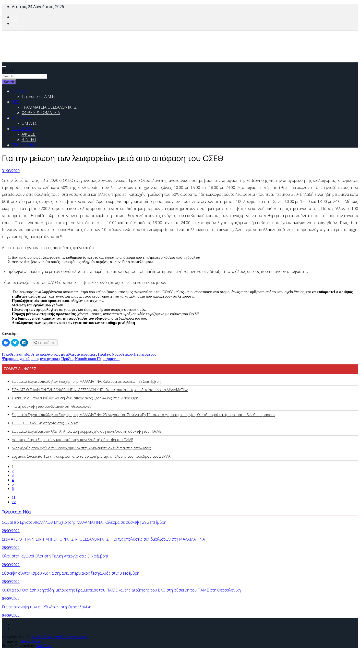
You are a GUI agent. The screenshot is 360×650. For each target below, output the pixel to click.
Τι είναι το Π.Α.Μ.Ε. (38, 96)
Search (8, 70)
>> (14, 502)
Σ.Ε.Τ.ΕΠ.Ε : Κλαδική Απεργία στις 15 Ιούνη (45, 423)
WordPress (44, 646)
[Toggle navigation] (4, 66)
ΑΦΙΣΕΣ (28, 134)
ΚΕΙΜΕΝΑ (20, 118)
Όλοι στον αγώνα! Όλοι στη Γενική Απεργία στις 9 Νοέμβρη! (55, 556)
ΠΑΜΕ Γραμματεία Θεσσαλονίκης (59, 637)
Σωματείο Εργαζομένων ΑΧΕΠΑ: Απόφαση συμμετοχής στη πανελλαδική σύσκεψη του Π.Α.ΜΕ (87, 431)
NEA (16, 101)
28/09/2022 (11, 531)
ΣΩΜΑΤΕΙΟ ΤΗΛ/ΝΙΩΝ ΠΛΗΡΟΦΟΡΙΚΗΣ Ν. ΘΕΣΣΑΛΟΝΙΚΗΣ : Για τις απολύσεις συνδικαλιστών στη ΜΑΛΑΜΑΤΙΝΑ (100, 389)
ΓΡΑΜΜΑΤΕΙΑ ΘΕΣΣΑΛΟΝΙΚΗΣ (49, 107)
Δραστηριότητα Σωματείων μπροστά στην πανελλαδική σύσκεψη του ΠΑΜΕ (72, 439)
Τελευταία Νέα (16, 512)
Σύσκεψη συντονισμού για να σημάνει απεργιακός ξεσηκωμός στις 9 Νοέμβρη (75, 398)
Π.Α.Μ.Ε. (19, 91)
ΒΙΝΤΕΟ (29, 139)
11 (13, 497)
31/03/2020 (11, 171)
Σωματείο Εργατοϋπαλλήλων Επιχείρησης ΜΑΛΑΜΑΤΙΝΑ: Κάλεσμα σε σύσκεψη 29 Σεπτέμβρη (86, 381)
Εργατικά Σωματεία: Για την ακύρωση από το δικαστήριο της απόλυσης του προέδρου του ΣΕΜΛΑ (91, 456)
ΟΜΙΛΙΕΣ (29, 123)
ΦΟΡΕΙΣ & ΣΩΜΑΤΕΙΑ (41, 112)
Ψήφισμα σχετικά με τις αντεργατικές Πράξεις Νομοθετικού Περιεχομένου (61, 359)
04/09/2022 (11, 598)
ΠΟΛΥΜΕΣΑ (22, 128)
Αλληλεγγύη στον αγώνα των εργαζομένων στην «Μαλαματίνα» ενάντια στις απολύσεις (81, 448)
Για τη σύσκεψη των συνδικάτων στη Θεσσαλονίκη (52, 406)
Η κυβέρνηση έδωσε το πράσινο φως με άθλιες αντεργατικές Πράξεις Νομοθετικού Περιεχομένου (79, 354)
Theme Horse (30, 641)
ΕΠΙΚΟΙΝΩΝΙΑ (25, 145)
